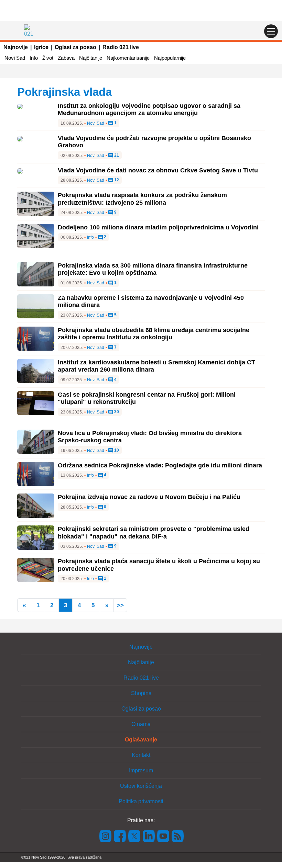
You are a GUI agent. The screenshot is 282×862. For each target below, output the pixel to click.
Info (34, 58)
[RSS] (177, 836)
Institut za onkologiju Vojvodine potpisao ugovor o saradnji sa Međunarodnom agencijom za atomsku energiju (149, 109)
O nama (141, 724)
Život (47, 58)
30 (116, 412)
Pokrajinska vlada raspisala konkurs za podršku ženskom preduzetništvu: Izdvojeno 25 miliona (142, 199)
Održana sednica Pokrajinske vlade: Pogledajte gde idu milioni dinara (160, 465)
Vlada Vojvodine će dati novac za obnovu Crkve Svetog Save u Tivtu (158, 170)
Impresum (141, 770)
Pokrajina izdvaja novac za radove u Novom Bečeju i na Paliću (149, 497)
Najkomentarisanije (128, 58)
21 (116, 155)
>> (120, 605)
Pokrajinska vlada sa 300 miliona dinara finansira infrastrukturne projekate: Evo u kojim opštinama (153, 269)
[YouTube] (163, 836)
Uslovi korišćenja (141, 786)
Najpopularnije (170, 58)
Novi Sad (14, 58)
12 (116, 180)
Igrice (41, 47)
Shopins (141, 693)
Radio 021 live (120, 47)
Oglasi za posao (75, 47)
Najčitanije (90, 58)
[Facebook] (120, 836)
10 (116, 450)
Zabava (66, 58)
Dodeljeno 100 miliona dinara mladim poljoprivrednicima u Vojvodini (158, 227)
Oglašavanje (141, 739)
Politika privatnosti (141, 801)
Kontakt (141, 755)
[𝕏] (134, 836)
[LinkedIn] (149, 836)
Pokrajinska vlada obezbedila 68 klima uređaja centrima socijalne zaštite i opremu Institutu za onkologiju (153, 334)
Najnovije (15, 47)
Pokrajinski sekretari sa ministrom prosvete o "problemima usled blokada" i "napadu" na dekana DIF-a (153, 532)
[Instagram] (105, 836)
